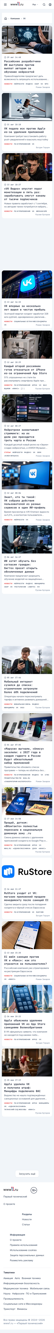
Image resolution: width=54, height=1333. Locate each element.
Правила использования (23, 1245)
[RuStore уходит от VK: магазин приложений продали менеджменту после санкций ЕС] (27, 871)
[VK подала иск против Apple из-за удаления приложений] (27, 107)
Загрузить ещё (27, 1173)
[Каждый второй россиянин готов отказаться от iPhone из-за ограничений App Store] (27, 344)
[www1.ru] (5, 18)
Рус (34, 4)
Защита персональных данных (27, 1255)
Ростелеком (20, 587)
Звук (39, 452)
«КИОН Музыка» (11, 456)
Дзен (34, 848)
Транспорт (9, 1309)
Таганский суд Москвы (15, 1110)
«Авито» (31, 587)
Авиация (8, 1278)
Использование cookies (23, 1250)
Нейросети (19, 84)
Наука (6, 1293)
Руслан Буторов (42, 214)
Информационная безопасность (21, 1283)
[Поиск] (44, 4)
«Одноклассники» (22, 848)
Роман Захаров (43, 87)
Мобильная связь (22, 704)
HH (38, 587)
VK (42, 84)
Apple (34, 385)
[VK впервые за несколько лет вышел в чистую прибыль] (27, 284)
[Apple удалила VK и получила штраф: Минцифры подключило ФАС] (27, 1062)
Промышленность (13, 1298)
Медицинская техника (15, 1288)
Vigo (22, 708)
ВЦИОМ (7, 389)
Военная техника (31, 1278)
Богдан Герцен (43, 147)
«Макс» (15, 389)
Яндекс (29, 84)
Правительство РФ (12, 778)
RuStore (40, 912)
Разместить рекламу (21, 1260)
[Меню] (5, 4)
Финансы (22, 1309)
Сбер (37, 84)
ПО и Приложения (22, 144)
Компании (15, 18)
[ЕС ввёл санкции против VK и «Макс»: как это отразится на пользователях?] (27, 935)
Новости (8, 84)
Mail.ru (26, 778)
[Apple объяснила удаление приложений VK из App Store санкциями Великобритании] (27, 999)
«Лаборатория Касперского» (17, 782)
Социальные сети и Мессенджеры (30, 321)
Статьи (7, 452)
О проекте (9, 1204)
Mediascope (41, 211)
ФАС (45, 385)
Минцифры (40, 584)
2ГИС (47, 775)
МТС (47, 84)
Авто (17, 1278)
